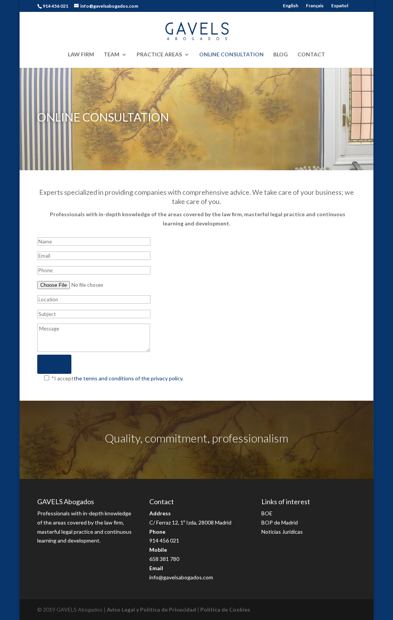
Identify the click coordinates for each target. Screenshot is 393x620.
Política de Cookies (225, 609)
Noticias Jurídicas (282, 531)
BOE (266, 513)
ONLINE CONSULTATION (231, 55)
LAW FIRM (81, 55)
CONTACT (311, 55)
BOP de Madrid (279, 522)
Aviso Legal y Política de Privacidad (151, 609)
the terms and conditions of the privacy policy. (128, 378)
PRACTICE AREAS (159, 55)
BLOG (280, 55)
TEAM (111, 55)
